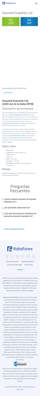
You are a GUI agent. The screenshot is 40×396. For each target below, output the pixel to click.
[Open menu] (36, 3)
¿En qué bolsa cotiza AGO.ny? (17, 208)
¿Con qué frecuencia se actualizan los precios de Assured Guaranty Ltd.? (20, 214)
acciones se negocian (15, 115)
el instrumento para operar (17, 135)
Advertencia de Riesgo (27, 261)
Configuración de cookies (14, 264)
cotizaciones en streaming (9, 123)
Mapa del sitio (29, 264)
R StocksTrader (8, 92)
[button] (9, 3)
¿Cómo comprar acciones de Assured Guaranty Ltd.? (20, 200)
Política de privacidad (12, 261)
